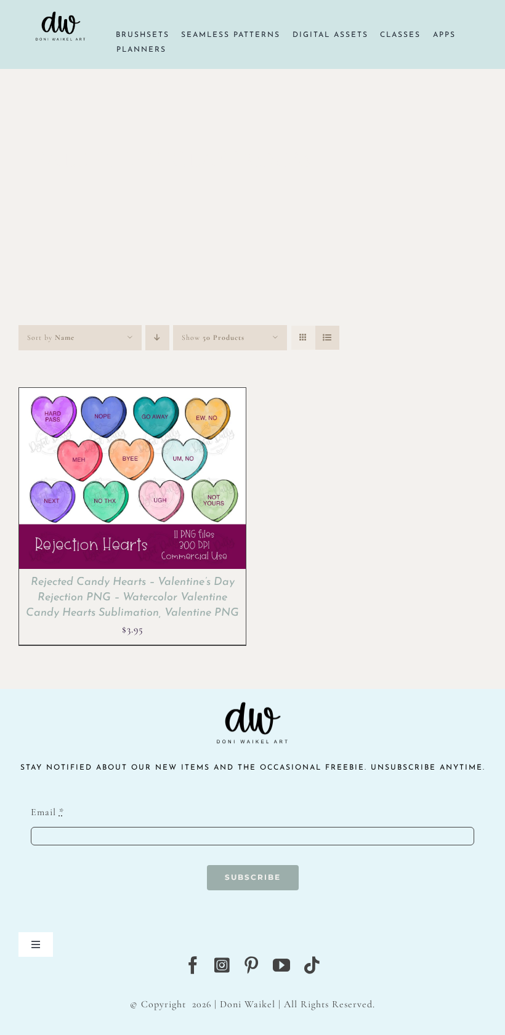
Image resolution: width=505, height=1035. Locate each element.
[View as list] (327, 338)
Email (47, 812)
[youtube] (282, 965)
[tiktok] (312, 965)
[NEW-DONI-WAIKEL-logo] (61, 7)
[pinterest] (252, 965)
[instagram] (222, 965)
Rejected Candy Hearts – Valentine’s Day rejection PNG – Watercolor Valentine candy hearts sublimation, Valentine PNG (132, 598)
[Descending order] (157, 337)
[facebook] (193, 965)
